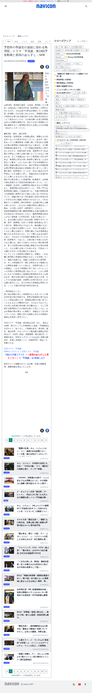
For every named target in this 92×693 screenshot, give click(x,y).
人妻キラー (83, 106)
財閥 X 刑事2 (70, 106)
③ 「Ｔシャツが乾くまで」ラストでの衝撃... (71, 153)
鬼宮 (57, 99)
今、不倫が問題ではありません (67, 113)
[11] (46, 440)
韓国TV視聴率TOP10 (64, 86)
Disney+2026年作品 (75, 57)
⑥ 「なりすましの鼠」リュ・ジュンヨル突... (71, 163)
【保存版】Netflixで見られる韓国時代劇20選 (71, 129)
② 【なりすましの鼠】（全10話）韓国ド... (70, 150)
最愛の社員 (60, 109)
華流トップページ (63, 123)
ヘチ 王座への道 (79, 93)
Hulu (78, 64)
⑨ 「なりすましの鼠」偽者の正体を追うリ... (71, 173)
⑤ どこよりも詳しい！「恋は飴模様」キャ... (71, 160)
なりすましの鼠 (61, 116)
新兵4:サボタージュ (78, 116)
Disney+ (59, 57)
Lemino (68, 64)
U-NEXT (59, 64)
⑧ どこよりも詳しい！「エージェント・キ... (71, 170)
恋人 (57, 103)
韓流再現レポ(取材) (64, 79)
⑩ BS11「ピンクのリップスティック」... (71, 177)
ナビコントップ (9, 36)
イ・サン (65, 96)
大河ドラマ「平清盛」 (13, 349)
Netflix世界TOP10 (64, 93)
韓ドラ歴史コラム (62, 67)
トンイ (74, 96)
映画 (32, 42)
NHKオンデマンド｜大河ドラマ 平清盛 (21, 351)
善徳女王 (80, 99)
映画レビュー (61, 133)
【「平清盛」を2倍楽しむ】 (32, 358)
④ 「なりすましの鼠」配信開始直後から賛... (71, 157)
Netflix (59, 54)
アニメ (47, 42)
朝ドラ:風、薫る (62, 47)
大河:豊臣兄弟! (76, 47)
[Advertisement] (46, 22)
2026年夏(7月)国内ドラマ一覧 (76, 50)
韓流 (16, 42)
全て (9, 42)
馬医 (57, 96)
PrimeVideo (61, 60)
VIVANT (58, 50)
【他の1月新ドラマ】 (14, 354)
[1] (7, 440)
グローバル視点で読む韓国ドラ (67, 70)
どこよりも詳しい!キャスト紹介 (69, 90)
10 (42, 440)
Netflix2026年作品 (73, 54)
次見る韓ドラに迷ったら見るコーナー (70, 127)
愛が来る (59, 106)
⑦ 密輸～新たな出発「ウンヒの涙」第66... (71, 167)
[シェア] (47, 67)
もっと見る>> (63, 143)
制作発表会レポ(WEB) (65, 83)
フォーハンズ (61, 119)
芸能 (39, 42)
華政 (72, 99)
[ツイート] (42, 67)
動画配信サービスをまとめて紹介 (68, 137)
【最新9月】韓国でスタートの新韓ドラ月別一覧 (72, 75)
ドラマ (24, 42)
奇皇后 (64, 99)
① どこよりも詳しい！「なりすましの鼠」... (70, 147)
